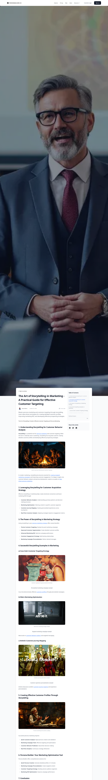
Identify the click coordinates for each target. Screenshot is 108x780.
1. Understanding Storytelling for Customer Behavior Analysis (78, 396)
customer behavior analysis (33, 635)
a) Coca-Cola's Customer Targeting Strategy (79, 410)
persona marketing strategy (39, 523)
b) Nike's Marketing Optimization (77, 412)
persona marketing (42, 433)
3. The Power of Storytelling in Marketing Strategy (77, 404)
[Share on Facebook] (70, 428)
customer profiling (41, 592)
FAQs (66, 3)
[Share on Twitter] (73, 428)
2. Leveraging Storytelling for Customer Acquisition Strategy (77, 400)
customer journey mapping (41, 687)
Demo (71, 3)
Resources (76, 3)
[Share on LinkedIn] (76, 428)
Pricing (61, 3)
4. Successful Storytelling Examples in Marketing (76, 407)
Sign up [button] (97, 3)
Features (56, 3)
